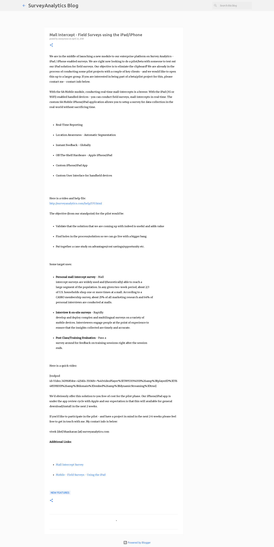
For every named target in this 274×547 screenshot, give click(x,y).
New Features (60, 492)
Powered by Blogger (139, 542)
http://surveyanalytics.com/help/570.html (75, 203)
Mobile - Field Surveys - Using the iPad (80, 474)
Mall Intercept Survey (69, 464)
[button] (51, 45)
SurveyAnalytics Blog (53, 5)
